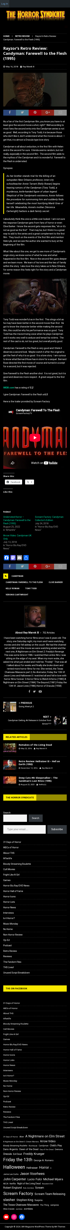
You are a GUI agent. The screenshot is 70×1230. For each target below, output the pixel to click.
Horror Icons (9, 896)
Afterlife (7, 858)
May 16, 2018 (12, 66)
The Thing (44, 1205)
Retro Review (10, 951)
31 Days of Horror (12, 842)
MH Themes (59, 1227)
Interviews (8, 913)
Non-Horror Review (13, 934)
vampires (54, 1205)
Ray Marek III (28, 66)
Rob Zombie (28, 1188)
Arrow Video (48, 1141)
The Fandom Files (12, 962)
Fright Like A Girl (11, 874)
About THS (8, 853)
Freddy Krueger (34, 1154)
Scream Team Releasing (50, 1194)
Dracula (7, 1153)
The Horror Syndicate (20, 797)
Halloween (14, 1167)
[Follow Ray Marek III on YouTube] (39, 691)
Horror (44, 1167)
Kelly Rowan (12, 588)
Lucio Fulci (34, 1179)
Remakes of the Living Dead (35, 744)
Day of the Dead (47, 1149)
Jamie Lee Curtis (11, 1174)
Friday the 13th (17, 1159)
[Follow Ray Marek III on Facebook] (29, 691)
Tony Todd (31, 588)
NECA (5, 1184)
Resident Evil (47, 1184)
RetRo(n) (42, 785)
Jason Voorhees (32, 1174)
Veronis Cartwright (17, 595)
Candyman (17, 576)
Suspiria (38, 1200)
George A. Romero (44, 1160)
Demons (59, 1149)
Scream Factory (18, 1193)
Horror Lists (9, 902)
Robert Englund (12, 1187)
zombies (28, 1208)
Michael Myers (53, 1179)
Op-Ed (6, 940)
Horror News (9, 907)
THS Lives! (8, 967)
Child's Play (56, 1145)
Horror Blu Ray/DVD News (16, 885)
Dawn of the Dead (28, 1149)
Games (7, 880)
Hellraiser (32, 1167)
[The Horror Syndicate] (35, 21)
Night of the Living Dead (29, 1183)
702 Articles (48, 632)
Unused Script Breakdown (16, 972)
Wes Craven (8, 1209)
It (50, 1168)
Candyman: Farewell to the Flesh (24, 582)
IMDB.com (8, 387)
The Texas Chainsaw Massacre (21, 1204)
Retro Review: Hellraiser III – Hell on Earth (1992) (39, 763)
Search (7, 812)
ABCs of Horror (11, 847)
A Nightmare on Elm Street (45, 1136)
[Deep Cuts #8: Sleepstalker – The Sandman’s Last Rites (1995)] (9, 780)
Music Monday (10, 923)
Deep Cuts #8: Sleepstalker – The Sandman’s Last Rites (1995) (38, 779)
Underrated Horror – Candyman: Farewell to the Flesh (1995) (17, 520)
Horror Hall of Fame (13, 891)
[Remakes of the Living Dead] (9, 748)
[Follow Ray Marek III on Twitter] (33, 691)
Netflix (13, 1183)
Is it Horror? (9, 918)
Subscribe (57, 829)
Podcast (7, 945)
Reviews (7, 956)
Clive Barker (56, 582)
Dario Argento (10, 1149)
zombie (19, 1209)
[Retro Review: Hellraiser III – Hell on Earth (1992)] (9, 765)
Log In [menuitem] (4, 3)
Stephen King (24, 1200)
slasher (9, 1200)
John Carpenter (14, 1179)
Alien (21, 1137)
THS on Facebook (16, 988)
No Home (8, 929)
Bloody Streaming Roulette (17, 864)
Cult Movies (9, 869)
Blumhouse (33, 1146)
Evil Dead (17, 1154)
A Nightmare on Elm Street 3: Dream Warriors (21, 1142)
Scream (39, 1187)
